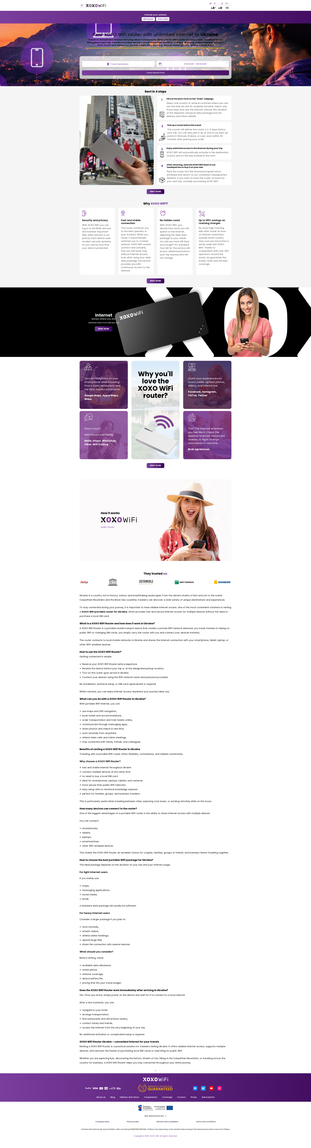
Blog (112, 1097)
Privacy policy (133, 1121)
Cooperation (150, 1097)
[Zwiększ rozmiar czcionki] (213, 7)
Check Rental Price (155, 72)
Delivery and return (129, 1097)
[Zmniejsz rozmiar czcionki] (221, 7)
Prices (194, 1097)
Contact (181, 1097)
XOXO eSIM (163, 19)
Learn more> (108, 527)
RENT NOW (155, 191)
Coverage (167, 1097)
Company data (102, 1121)
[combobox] (216, 3)
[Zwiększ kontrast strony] (227, 7)
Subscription (208, 1097)
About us (101, 1097)
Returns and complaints (167, 1121)
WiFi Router (148, 19)
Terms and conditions (206, 1121)
